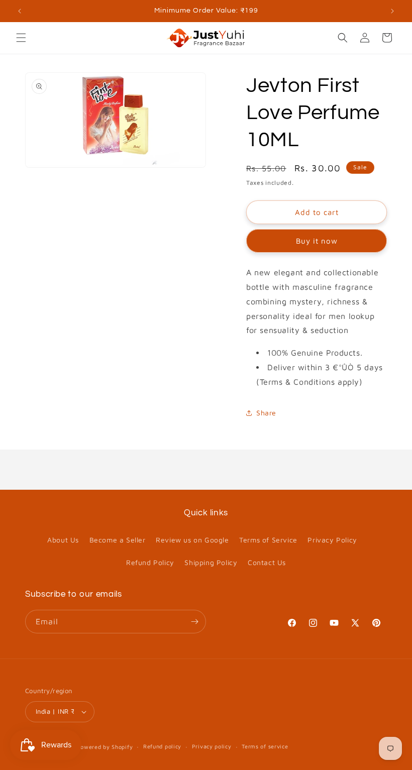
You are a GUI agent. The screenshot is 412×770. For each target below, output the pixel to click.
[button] (21, 38)
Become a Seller (117, 539)
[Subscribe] (194, 621)
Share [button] (266, 412)
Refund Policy (150, 562)
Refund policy (162, 746)
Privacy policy (212, 746)
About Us (63, 539)
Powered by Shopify (105, 746)
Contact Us (267, 562)
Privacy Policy (332, 539)
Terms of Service (268, 539)
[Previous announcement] (20, 11)
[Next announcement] (392, 11)
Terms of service (265, 746)
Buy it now (317, 241)
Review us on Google (192, 539)
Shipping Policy (210, 562)
